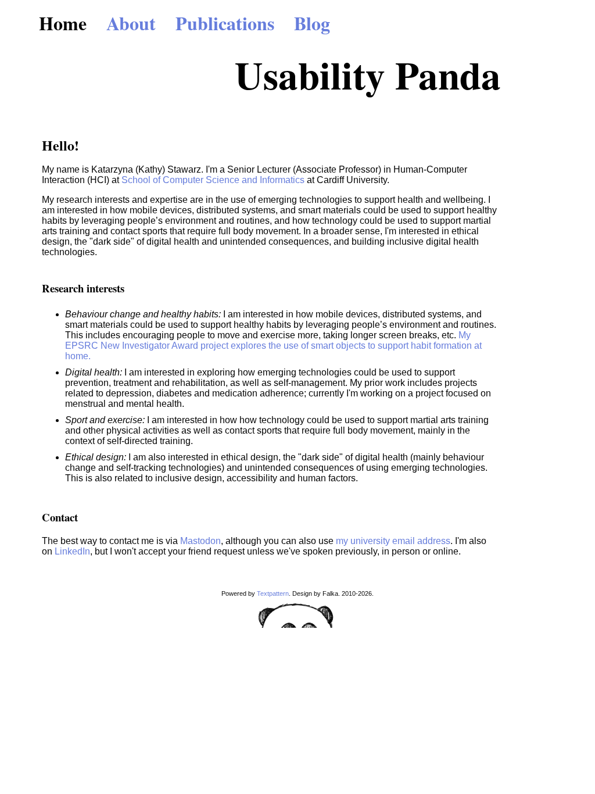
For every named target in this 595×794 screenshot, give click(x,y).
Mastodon (200, 541)
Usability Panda (368, 74)
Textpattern (273, 593)
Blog (312, 23)
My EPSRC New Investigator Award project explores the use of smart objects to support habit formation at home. (273, 345)
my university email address (393, 541)
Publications (224, 23)
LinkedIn (72, 551)
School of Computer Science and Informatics (212, 180)
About (131, 23)
